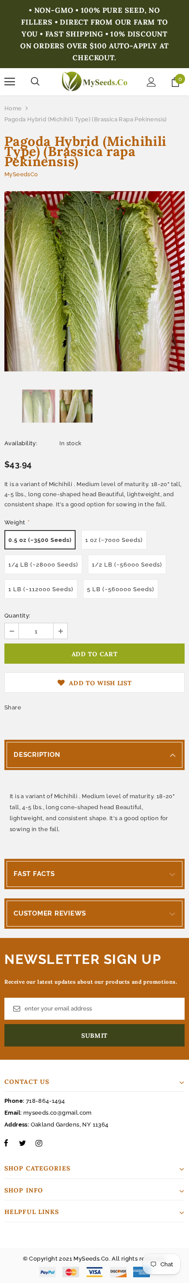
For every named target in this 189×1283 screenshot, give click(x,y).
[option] (94, 281)
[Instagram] (39, 1143)
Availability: (20, 443)
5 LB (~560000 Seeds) (120, 589)
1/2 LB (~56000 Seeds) (127, 564)
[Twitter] (22, 1143)
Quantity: (17, 615)
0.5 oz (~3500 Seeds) (40, 540)
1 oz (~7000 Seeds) (114, 540)
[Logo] (94, 81)
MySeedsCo (21, 174)
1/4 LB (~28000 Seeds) (43, 564)
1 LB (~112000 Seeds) (40, 589)
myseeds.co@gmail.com (57, 1112)
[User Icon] (151, 82)
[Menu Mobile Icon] (9, 81)
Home (13, 108)
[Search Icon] (35, 81)
